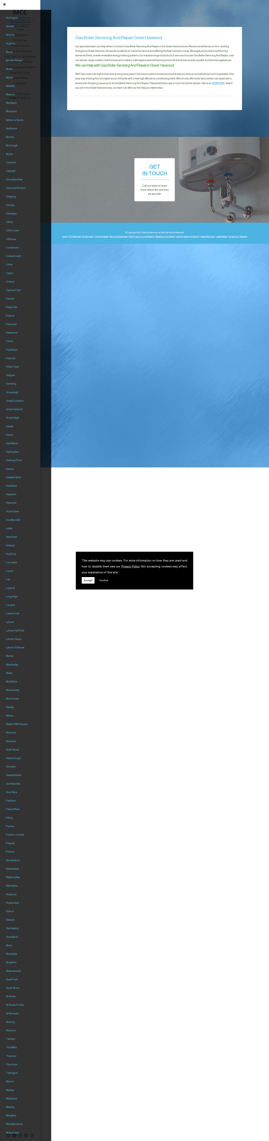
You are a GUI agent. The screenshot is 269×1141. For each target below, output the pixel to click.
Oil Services (87, 236)
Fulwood (10, 358)
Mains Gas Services (119, 236)
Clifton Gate (12, 230)
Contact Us (233, 236)
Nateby (10, 707)
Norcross (11, 732)
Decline (103, 580)
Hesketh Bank (13, 477)
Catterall (10, 171)
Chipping (11, 196)
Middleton (11, 681)
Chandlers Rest (14, 179)
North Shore (12, 749)
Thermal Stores (101, 236)
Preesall (10, 843)
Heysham (11, 494)
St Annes (11, 996)
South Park (12, 979)
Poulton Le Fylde (15, 834)
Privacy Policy (130, 566)
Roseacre (11, 894)
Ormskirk (11, 766)
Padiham (11, 800)
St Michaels (12, 1013)
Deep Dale (11, 307)
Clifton (9, 222)
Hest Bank (11, 486)
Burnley (10, 137)
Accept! (88, 580)
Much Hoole (12, 698)
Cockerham (12, 247)
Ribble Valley (13, 877)
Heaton (10, 469)
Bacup (9, 52)
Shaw (9, 945)
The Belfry (11, 1047)
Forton (9, 341)
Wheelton (11, 1115)
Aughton (10, 43)
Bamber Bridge (14, 60)
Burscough (12, 145)
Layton (9, 571)
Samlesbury (12, 928)
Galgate (10, 375)
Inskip (9, 528)
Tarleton (10, 1039)
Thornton (11, 1056)
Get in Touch (154, 179)
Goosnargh (12, 392)
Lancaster (11, 562)
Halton (9, 435)
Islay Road (11, 537)
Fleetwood (12, 332)
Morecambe (12, 690)
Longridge (12, 596)
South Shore (12, 988)
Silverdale (11, 954)
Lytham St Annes (15, 647)
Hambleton (12, 443)
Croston (10, 281)
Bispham (10, 94)
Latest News (221, 236)
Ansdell (10, 26)
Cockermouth (13, 256)
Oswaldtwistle (13, 775)
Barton (9, 77)
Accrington (12, 18)
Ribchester (12, 885)
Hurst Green (12, 511)
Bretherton (11, 128)
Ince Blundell (13, 520)
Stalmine (11, 1030)
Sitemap (243, 236)
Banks (9, 69)
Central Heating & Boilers (187, 236)
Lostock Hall (12, 613)
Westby (10, 1090)
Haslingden (12, 451)
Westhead (11, 1098)
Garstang (11, 383)
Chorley (10, 205)
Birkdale (10, 86)
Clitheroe (11, 239)
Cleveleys (11, 213)
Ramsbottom (13, 860)
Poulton (10, 826)
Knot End (11, 554)
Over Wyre (11, 792)
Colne (9, 264)
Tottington (12, 1073)
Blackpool (11, 111)
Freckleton (12, 350)
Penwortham (13, 809)
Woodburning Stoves (164, 236)
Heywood (11, 502)
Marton (10, 656)
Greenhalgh (12, 417)
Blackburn (11, 103)
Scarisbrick (12, 937)
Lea (8, 579)
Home (64, 236)
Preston (10, 851)
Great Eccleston (15, 400)
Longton (10, 605)
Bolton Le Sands (14, 120)
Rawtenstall (12, 869)
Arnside (10, 34)
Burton (9, 154)
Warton (10, 1081)
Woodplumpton (14, 1124)
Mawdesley (12, 664)
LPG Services (75, 236)
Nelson (10, 715)
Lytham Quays (13, 639)
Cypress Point (13, 290)
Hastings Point (14, 460)
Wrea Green (12, 1132)
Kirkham (10, 545)
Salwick (10, 920)
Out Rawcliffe (13, 783)
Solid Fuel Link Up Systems (141, 236)
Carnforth (11, 162)
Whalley (10, 1107)
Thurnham (12, 1064)
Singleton (11, 962)
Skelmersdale (13, 971)
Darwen (10, 298)
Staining (10, 1022)
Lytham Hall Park (15, 630)
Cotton (9, 273)
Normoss (11, 741)
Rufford (10, 911)
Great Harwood (14, 409)
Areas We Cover (207, 236)
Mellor (9, 673)
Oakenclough (13, 758)
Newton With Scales (17, 724)
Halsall (9, 426)
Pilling (9, 818)
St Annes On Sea (15, 1005)
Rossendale (12, 903)
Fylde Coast (12, 366)
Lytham (10, 622)
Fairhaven (11, 324)
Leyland (10, 588)
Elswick (10, 315)
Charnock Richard (16, 188)
